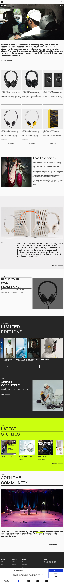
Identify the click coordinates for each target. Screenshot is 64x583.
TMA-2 (2, 561)
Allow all (55, 570)
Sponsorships (14, 567)
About (23, 561)
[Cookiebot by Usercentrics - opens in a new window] (6, 581)
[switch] (28, 581)
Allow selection (55, 573)
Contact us (24, 567)
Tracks (2, 564)
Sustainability (24, 564)
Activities (13, 561)
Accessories (3, 567)
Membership (14, 564)
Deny (56, 576)
